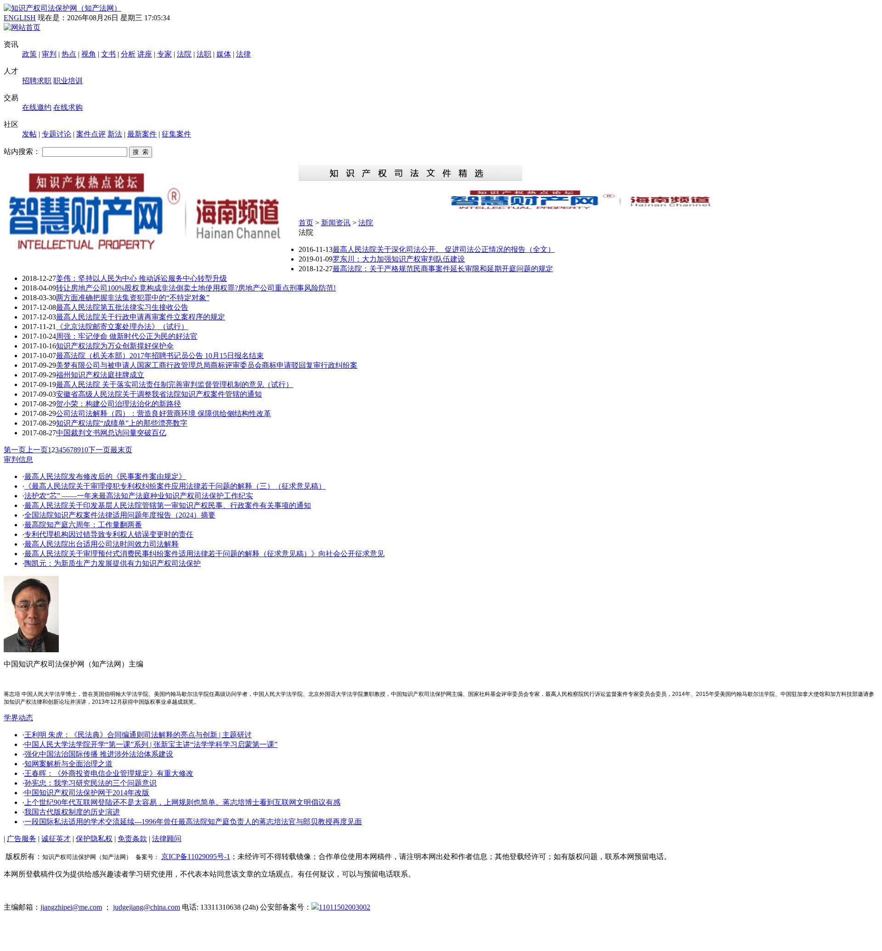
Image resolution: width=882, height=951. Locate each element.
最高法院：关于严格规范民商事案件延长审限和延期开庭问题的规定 (443, 269)
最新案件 (142, 134)
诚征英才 (56, 839)
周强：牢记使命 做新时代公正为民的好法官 (127, 336)
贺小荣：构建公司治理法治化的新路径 (118, 404)
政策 (29, 54)
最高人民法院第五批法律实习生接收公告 (122, 307)
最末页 (121, 450)
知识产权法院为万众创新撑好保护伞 (115, 346)
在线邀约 (36, 107)
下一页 (99, 450)
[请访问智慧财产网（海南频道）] (588, 208)
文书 (108, 54)
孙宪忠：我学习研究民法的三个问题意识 (90, 783)
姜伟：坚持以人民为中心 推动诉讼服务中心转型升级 (141, 278)
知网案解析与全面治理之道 (68, 764)
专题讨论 (56, 134)
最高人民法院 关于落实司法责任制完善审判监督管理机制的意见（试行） (174, 384)
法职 (204, 54)
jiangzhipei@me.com (71, 907)
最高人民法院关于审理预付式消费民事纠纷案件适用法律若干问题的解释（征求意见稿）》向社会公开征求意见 (204, 554)
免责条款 (132, 839)
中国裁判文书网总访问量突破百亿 (111, 433)
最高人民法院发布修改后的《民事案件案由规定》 (105, 476)
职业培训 (68, 81)
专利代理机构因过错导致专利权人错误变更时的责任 (108, 534)
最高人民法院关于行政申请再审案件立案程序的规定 (140, 317)
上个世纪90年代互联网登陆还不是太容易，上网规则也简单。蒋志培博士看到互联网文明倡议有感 (182, 802)
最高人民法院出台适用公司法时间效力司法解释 (101, 544)
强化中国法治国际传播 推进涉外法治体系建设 (98, 754)
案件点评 (91, 134)
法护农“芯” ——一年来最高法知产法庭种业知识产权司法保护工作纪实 (138, 496)
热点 (69, 54)
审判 (49, 54)
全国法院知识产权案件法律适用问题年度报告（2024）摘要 (119, 515)
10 (84, 450)
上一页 (37, 450)
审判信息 (18, 459)
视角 (88, 54)
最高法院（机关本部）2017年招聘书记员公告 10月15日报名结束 (160, 355)
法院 (184, 54)
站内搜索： (22, 151)
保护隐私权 (94, 839)
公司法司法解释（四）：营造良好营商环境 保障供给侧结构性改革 (163, 413)
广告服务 (21, 839)
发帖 (29, 134)
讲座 (144, 54)
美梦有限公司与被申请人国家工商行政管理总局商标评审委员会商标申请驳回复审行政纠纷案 (206, 365)
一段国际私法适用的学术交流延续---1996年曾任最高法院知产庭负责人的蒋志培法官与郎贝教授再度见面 (193, 822)
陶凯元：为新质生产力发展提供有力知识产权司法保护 (112, 563)
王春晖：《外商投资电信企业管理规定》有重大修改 (108, 773)
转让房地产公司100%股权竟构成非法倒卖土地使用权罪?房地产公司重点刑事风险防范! (196, 288)
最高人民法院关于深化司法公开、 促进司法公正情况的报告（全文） (444, 249)
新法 (114, 134)
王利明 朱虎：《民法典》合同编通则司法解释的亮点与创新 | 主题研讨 (138, 735)
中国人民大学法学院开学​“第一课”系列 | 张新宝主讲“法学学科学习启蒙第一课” (150, 744)
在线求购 (68, 107)
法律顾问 (166, 839)
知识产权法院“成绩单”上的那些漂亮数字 (121, 423)
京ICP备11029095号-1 (195, 856)
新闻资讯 (336, 223)
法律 (243, 54)
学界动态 (18, 718)
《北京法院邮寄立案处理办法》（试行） (122, 326)
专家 (164, 54)
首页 (306, 223)
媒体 (223, 54)
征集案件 (176, 134)
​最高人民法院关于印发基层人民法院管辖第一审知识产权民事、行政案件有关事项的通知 (167, 505)
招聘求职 (36, 81)
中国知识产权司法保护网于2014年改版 (86, 793)
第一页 (15, 450)
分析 (128, 54)
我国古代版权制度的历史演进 (72, 812)
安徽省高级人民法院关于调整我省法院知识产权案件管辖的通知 (159, 394)
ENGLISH (20, 18)
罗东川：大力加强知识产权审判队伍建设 (399, 259)
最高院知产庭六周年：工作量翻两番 (83, 525)
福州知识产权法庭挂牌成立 (100, 375)
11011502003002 (344, 907)
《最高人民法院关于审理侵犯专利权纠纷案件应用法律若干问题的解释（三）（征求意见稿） (175, 486)
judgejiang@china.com (146, 907)
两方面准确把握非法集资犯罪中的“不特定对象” (132, 298)
